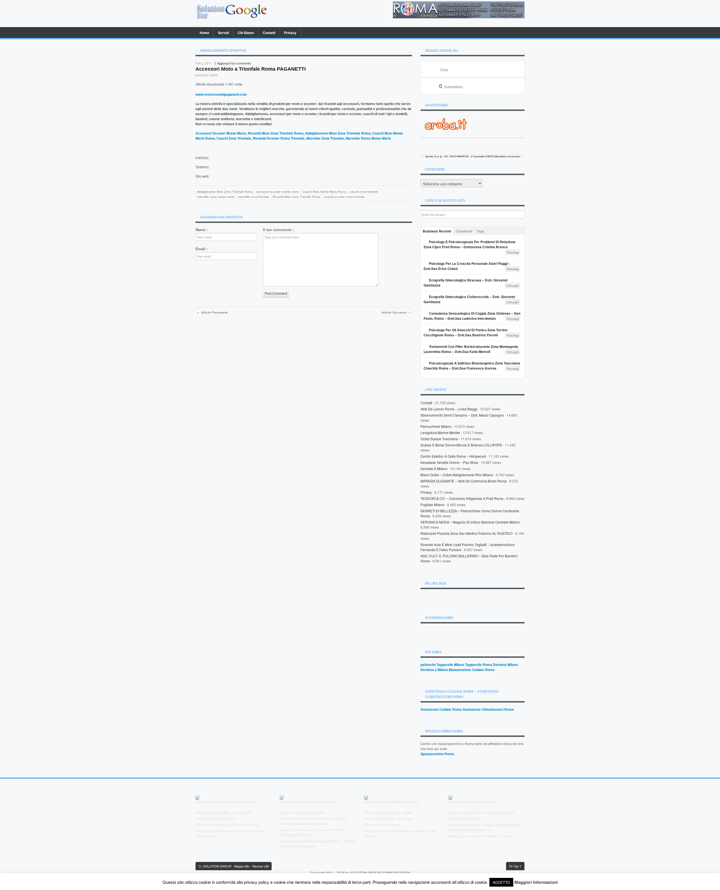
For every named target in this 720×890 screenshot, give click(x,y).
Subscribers (451, 86)
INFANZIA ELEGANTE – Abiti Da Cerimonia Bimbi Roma (463, 480)
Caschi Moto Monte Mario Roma (324, 191)
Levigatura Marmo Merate (440, 432)
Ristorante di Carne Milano (382, 824)
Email (201, 248)
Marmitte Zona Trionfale (325, 138)
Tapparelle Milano (450, 664)
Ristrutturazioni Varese (464, 818)
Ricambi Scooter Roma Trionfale (279, 138)
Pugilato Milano (432, 504)
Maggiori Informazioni (536, 882)
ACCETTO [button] (501, 882)
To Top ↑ (515, 866)
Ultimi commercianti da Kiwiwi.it (473, 802)
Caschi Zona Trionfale (234, 138)
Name (201, 229)
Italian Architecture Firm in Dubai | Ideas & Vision (482, 812)
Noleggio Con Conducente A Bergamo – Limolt (480, 836)
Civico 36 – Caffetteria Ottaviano (302, 812)
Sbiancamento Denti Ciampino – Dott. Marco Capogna (462, 415)
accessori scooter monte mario (277, 191)
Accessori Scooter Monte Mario (220, 133)
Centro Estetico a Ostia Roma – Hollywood (453, 456)
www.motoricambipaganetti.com (221, 94)
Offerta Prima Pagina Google (215, 824)
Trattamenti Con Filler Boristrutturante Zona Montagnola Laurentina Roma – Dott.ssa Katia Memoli (471, 349)
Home (204, 32)
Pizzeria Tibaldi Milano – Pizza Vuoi (388, 818)
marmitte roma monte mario (215, 196)
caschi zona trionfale (364, 191)
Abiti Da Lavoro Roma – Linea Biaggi (448, 408)
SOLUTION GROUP (217, 866)
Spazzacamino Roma (437, 753)
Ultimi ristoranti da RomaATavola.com (308, 802)
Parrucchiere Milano (435, 426)
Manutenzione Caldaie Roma (471, 669)
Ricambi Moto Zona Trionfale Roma (275, 133)
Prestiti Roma (204, 818)
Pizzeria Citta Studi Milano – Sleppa (388, 812)
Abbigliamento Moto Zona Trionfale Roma (338, 133)
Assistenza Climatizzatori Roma (488, 709)
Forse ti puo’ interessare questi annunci (225, 802)
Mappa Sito (241, 866)
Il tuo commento (278, 229)
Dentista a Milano (433, 468)
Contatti (269, 32)
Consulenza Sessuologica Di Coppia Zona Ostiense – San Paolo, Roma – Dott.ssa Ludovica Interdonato (472, 316)
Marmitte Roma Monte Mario (368, 138)
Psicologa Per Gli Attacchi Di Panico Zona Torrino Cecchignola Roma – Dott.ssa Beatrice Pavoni (465, 332)
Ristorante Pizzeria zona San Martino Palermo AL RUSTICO (466, 533)
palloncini (428, 664)
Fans (444, 69)
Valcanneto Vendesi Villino (212, 812)
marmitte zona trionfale (253, 196)
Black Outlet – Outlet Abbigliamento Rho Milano (456, 474)
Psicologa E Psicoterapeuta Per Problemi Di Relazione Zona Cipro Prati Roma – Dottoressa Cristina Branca (470, 244)
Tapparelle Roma (478, 664)
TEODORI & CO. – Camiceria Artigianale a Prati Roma (461, 498)
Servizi (223, 32)
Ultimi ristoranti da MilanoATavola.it (391, 802)
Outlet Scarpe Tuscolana (439, 438)
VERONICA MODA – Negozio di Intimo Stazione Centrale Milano (470, 522)
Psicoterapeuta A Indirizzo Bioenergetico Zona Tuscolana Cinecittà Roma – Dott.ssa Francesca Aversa (472, 366)
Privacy (290, 32)
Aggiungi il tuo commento (234, 63)
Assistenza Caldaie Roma (441, 709)
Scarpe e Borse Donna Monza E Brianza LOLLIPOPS (461, 444)
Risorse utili (260, 866)
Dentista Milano (505, 664)
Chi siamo (246, 32)
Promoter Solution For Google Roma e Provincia (228, 831)
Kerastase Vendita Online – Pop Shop (449, 462)
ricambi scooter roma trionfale (344, 196)
